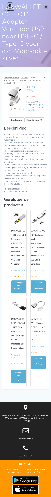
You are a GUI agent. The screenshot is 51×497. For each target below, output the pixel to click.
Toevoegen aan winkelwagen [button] (18, 287)
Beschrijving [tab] (16, 120)
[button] (20, 90)
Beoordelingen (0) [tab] (34, 120)
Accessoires (14, 77)
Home (6, 77)
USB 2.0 (35, 107)
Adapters (24, 77)
